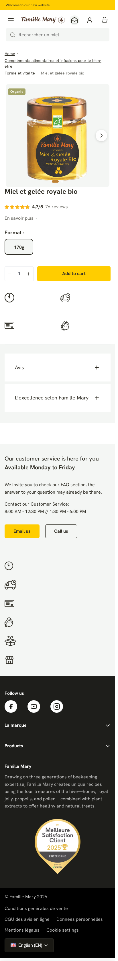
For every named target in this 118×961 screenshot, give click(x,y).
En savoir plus (19, 218)
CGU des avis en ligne (27, 919)
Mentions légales (22, 930)
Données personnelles (79, 919)
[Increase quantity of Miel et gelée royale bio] (29, 274)
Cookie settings (62, 930)
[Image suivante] (101, 135)
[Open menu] (11, 20)
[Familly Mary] (42, 20)
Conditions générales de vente (36, 908)
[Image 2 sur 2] (62, 181)
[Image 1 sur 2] (55, 181)
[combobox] (57, 35)
